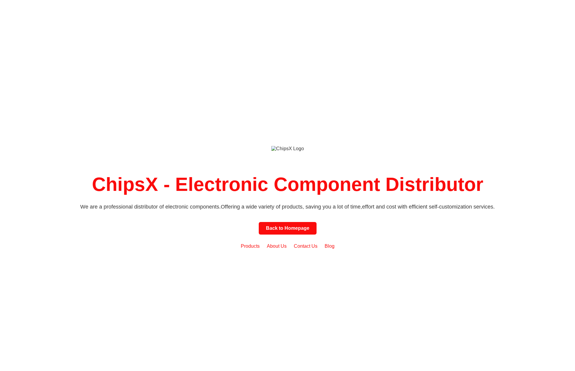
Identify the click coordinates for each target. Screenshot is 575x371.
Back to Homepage (287, 228)
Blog (330, 246)
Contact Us (305, 246)
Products (250, 246)
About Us (277, 246)
